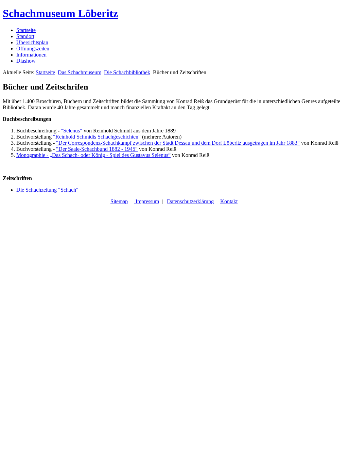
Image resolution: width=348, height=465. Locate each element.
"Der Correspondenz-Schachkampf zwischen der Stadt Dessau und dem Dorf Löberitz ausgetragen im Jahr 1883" (178, 143)
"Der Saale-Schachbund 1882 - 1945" (97, 149)
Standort (25, 36)
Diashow (26, 61)
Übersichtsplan (32, 42)
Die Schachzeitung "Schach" (47, 190)
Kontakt (229, 201)
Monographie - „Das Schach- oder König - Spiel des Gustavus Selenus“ (93, 155)
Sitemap (119, 201)
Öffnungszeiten (32, 48)
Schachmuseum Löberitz (60, 13)
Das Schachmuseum (79, 72)
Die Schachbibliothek (127, 72)
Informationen (31, 55)
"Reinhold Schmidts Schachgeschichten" (97, 137)
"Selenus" (71, 130)
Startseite (26, 30)
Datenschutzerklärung (190, 201)
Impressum (146, 201)
